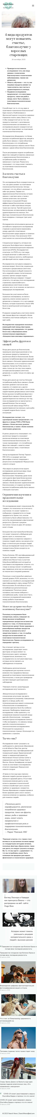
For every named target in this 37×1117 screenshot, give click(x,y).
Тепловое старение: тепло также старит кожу (17, 1051)
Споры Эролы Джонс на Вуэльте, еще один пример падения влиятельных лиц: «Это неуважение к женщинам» (16, 1084)
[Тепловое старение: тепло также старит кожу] (18, 1047)
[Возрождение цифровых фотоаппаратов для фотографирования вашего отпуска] (18, 982)
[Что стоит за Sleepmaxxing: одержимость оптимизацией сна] (18, 1015)
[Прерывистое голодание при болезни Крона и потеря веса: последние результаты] (18, 949)
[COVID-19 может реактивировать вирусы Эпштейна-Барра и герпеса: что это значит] (18, 1096)
